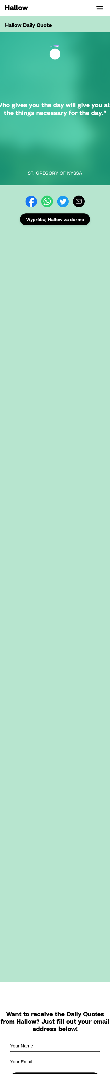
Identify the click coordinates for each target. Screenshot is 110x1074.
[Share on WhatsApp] (47, 201)
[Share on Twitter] (63, 201)
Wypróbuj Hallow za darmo (55, 219)
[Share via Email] (79, 201)
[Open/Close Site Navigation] (100, 8)
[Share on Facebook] (31, 201)
